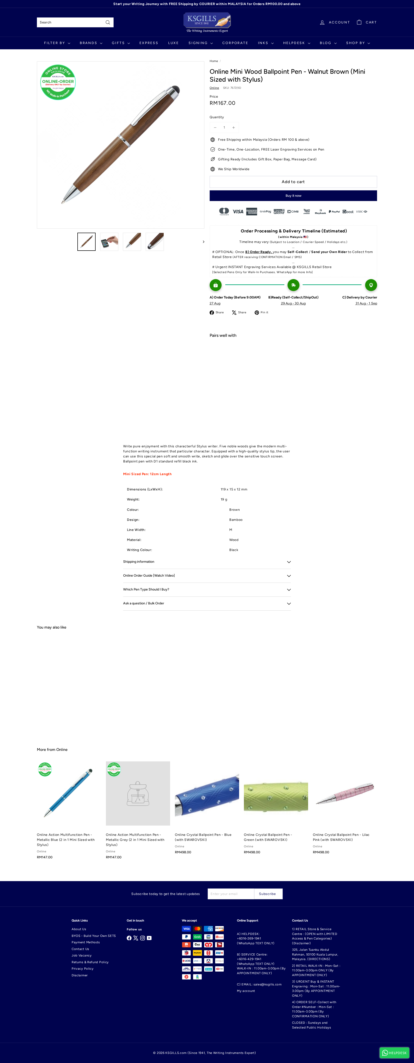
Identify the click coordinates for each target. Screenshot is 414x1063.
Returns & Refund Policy (90, 962)
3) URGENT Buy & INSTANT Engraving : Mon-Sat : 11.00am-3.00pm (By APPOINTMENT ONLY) (316, 988)
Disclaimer (80, 975)
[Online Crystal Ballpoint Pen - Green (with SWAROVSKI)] (276, 810)
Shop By (356, 43)
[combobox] (75, 22)
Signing (199, 43)
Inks (264, 43)
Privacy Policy (83, 968)
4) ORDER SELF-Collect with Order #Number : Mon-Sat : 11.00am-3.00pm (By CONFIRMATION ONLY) (314, 1009)
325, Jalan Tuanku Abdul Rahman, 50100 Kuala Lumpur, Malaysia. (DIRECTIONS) (315, 954)
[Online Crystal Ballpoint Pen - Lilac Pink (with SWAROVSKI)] (345, 810)
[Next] (201, 241)
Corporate (235, 43)
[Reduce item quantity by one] (215, 127)
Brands (89, 43)
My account (246, 991)
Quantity (217, 117)
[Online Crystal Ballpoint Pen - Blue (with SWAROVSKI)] (207, 810)
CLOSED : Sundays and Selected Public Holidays (311, 1025)
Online (62, 749)
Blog (326, 43)
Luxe (173, 43)
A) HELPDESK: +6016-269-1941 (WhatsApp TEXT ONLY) (256, 938)
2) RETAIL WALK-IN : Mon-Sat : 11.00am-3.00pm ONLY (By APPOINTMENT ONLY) (316, 970)
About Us (79, 929)
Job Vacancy (82, 955)
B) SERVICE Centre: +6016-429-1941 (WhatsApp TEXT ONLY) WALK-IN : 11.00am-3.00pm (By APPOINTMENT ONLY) (261, 964)
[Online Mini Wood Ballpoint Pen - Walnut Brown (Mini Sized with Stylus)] (293, 358)
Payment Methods (86, 942)
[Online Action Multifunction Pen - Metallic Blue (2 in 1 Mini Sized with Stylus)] (69, 812)
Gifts (119, 43)
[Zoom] (120, 145)
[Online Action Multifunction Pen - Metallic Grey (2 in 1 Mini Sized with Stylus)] (138, 812)
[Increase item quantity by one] (233, 127)
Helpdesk (295, 43)
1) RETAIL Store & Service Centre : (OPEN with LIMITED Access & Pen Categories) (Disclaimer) (314, 936)
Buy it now (293, 196)
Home (214, 61)
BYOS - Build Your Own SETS (94, 936)
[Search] (108, 22)
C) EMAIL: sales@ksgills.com (259, 984)
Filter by (55, 43)
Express (149, 43)
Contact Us (80, 949)
